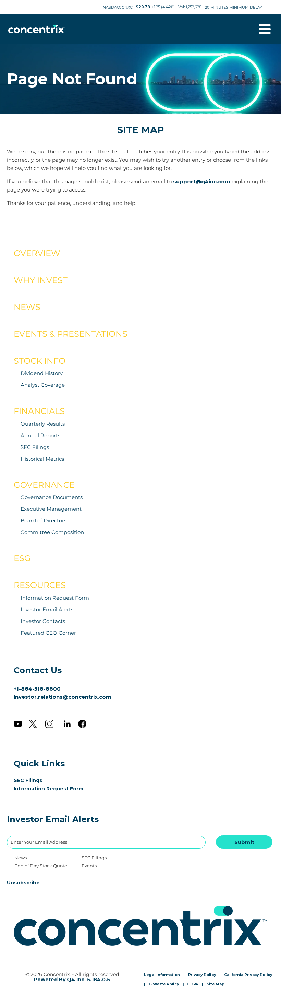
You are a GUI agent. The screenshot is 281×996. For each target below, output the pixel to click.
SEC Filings (35, 447)
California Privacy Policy (248, 975)
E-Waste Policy (164, 984)
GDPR (192, 984)
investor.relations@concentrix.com (62, 697)
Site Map (215, 984)
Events (89, 866)
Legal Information (162, 975)
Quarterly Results (43, 423)
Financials (39, 411)
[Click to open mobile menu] (265, 29)
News (27, 307)
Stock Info (39, 361)
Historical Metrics (42, 458)
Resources (40, 585)
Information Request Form (55, 597)
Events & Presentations (70, 334)
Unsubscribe (23, 883)
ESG (22, 558)
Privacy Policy (202, 975)
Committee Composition (52, 532)
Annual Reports (40, 435)
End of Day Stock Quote (40, 866)
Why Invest (41, 280)
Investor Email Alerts (47, 609)
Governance (44, 485)
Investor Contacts (43, 621)
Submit (244, 842)
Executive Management (51, 509)
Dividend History (42, 373)
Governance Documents (52, 497)
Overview (37, 253)
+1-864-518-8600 (37, 688)
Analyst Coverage (43, 385)
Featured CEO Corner (48, 632)
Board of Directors (43, 520)
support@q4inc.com (201, 181)
